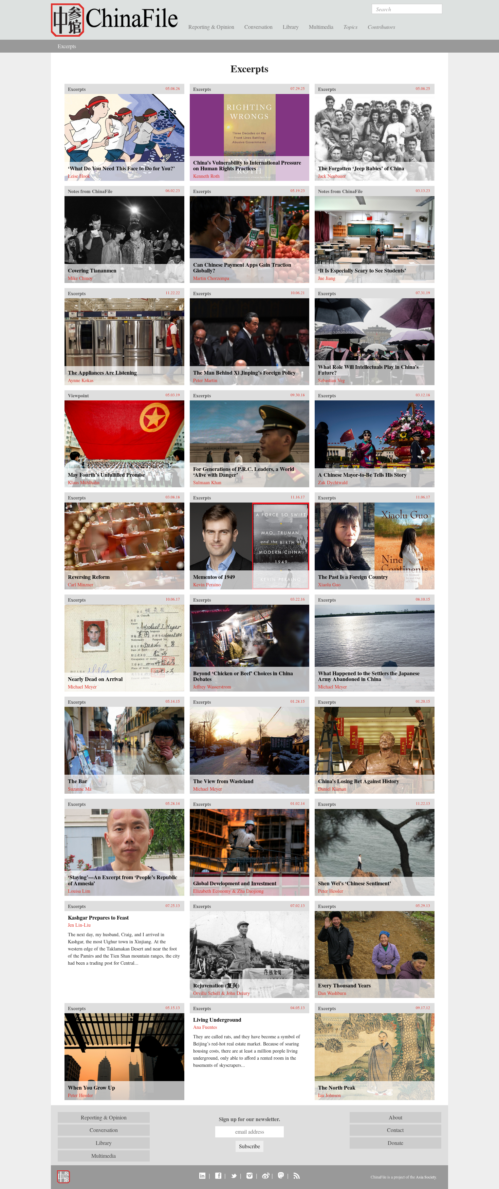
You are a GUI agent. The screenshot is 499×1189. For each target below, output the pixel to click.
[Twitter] (233, 1175)
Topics (350, 26)
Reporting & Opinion (211, 26)
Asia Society (426, 1176)
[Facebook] (218, 1175)
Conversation (258, 26)
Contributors (381, 26)
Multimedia (321, 26)
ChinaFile (117, 20)
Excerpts (67, 46)
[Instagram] (249, 1175)
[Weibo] (265, 1175)
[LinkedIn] (202, 1175)
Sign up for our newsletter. (249, 1119)
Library (291, 26)
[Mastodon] (281, 1175)
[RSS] (296, 1175)
